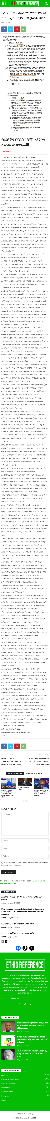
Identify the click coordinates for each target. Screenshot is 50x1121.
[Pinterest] (17, 29)
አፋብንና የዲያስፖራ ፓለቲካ (23, 788)
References (6, 1088)
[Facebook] (4, 29)
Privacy (30, 1114)
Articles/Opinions (8, 1083)
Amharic (5, 788)
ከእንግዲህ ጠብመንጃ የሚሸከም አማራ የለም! (17, 923)
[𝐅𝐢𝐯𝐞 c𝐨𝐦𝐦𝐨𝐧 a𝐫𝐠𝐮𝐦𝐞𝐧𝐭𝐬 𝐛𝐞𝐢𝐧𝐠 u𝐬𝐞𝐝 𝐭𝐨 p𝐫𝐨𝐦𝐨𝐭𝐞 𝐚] (8, 1026)
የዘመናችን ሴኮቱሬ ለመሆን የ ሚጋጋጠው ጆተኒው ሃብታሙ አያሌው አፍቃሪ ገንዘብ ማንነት (7, 793)
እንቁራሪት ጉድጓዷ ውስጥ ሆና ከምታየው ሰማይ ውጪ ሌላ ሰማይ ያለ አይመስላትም (41, 792)
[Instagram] (25, 1004)
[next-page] (26, 801)
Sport (3, 1100)
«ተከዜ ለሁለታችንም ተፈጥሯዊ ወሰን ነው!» (17, 933)
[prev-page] (23, 801)
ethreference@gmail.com (30, 999)
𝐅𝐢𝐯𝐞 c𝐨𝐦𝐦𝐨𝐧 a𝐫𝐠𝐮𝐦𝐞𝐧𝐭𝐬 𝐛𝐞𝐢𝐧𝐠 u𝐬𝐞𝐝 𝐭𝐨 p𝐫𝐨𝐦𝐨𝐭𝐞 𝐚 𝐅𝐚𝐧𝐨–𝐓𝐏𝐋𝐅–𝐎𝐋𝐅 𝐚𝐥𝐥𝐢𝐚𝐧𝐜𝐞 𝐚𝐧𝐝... (32, 1025)
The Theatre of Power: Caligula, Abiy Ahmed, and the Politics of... (32, 1053)
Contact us (21, 1114)
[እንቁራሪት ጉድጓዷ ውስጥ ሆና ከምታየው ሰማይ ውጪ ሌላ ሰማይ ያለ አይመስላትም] (41, 783)
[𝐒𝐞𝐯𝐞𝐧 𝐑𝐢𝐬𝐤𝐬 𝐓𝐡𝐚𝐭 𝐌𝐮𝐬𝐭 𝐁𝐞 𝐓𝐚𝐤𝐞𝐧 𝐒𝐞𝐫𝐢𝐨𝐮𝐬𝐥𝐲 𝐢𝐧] (8, 1040)
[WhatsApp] (23, 29)
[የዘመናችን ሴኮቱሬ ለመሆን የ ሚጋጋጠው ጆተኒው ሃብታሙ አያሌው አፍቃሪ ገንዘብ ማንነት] (8, 783)
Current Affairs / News (10, 1079)
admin (3, 903)
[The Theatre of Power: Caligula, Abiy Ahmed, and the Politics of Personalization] (8, 1054)
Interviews (5, 1096)
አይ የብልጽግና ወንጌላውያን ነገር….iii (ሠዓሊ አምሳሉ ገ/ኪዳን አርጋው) (38, 761)
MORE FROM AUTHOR (34, 773)
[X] (30, 1004)
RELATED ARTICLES (15, 773)
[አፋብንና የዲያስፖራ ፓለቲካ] (25, 782)
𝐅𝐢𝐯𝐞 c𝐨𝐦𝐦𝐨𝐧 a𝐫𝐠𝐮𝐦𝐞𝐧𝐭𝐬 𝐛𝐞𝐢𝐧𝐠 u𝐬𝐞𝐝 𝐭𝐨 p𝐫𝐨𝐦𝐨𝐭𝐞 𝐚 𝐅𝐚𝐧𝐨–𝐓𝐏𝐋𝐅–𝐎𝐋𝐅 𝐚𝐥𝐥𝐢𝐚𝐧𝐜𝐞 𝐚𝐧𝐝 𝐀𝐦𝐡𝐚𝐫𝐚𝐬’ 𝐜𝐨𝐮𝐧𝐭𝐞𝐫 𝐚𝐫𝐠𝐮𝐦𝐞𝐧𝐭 (22, 911)
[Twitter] (10, 29)
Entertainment (7, 1092)
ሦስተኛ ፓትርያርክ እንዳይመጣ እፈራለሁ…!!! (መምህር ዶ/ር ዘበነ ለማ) (11, 761)
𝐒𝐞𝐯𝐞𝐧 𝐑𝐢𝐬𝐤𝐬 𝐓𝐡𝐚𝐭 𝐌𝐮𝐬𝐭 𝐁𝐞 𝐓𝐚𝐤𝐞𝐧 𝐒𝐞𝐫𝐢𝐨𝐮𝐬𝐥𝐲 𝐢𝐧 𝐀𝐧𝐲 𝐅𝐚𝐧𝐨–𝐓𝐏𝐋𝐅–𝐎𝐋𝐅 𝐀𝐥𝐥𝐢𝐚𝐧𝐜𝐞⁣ (32, 1039)
